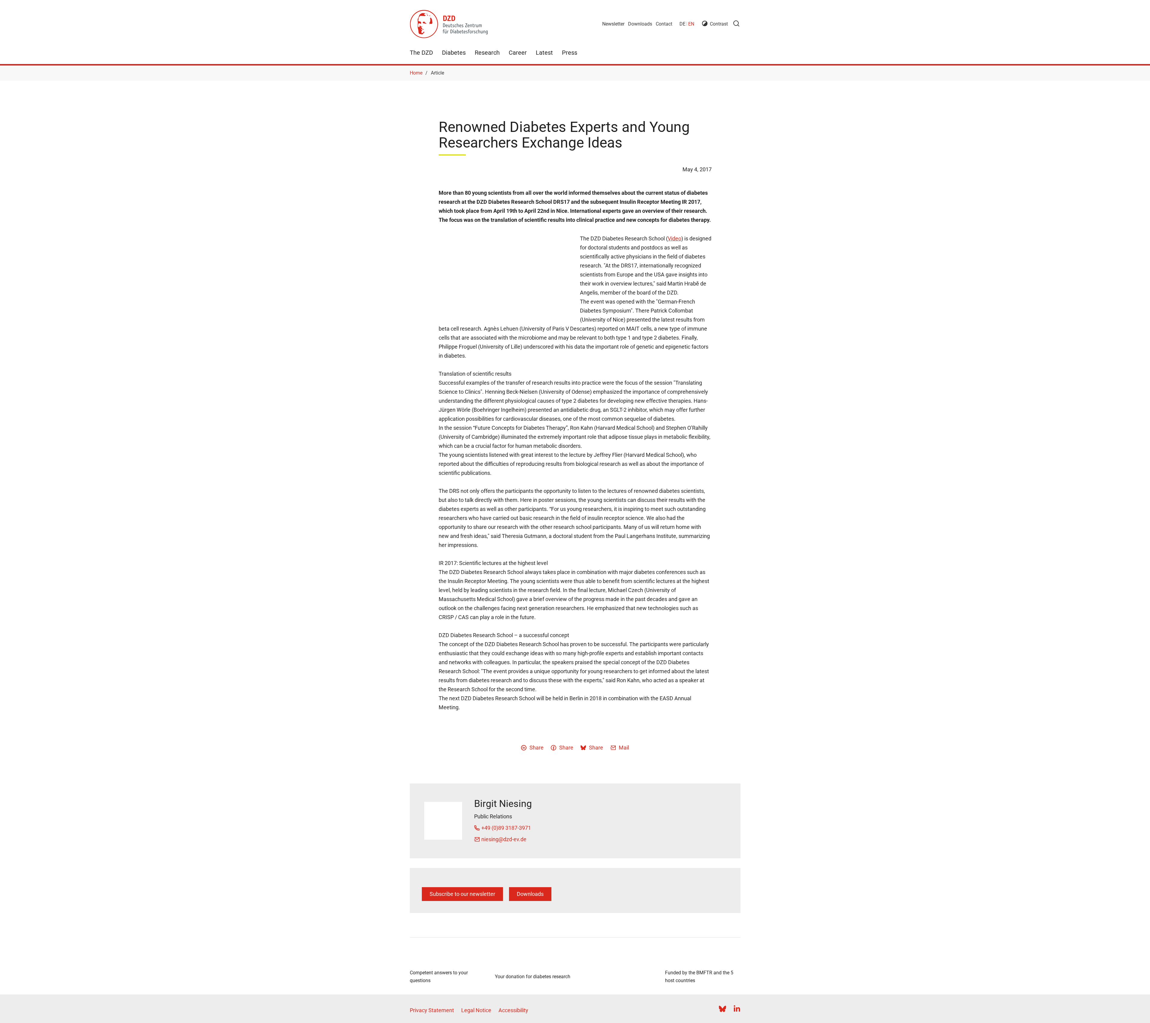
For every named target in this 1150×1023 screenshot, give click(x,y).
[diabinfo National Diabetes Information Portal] (447, 957)
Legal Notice (476, 1010)
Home (416, 73)
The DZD (421, 52)
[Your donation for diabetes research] (532, 961)
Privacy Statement (432, 1010)
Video (674, 238)
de (682, 24)
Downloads (640, 24)
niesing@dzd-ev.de (503, 839)
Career (518, 52)
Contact (664, 24)
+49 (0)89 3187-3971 (506, 828)
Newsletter (613, 24)
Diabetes (454, 52)
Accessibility (513, 1010)
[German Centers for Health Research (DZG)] (617, 966)
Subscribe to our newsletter (462, 894)
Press (569, 52)
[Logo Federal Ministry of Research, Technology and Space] (703, 957)
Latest (544, 52)
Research (487, 52)
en (691, 24)
